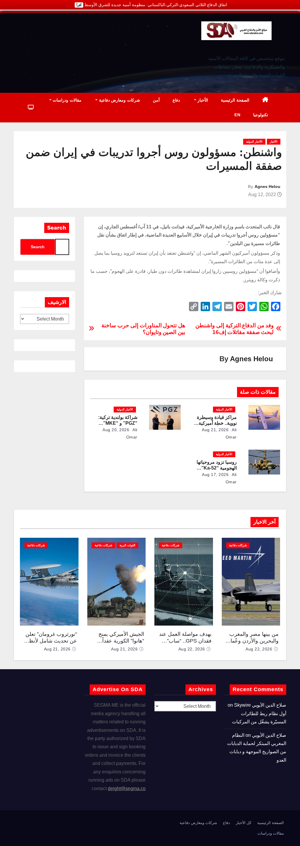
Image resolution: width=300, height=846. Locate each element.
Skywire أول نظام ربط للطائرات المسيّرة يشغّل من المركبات (259, 713)
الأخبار (202, 100)
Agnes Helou (267, 186)
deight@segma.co (127, 788)
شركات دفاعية (238, 545)
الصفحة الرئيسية (235, 100)
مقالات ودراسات (66, 100)
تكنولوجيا (260, 114)
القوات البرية (127, 545)
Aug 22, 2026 (259, 649)
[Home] (265, 100)
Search (56, 228)
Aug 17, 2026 (215, 474)
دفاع (176, 100)
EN (237, 114)
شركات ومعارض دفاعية (119, 100)
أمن (156, 100)
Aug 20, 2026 (116, 429)
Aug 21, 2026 (215, 429)
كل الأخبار (243, 823)
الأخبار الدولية (254, 141)
